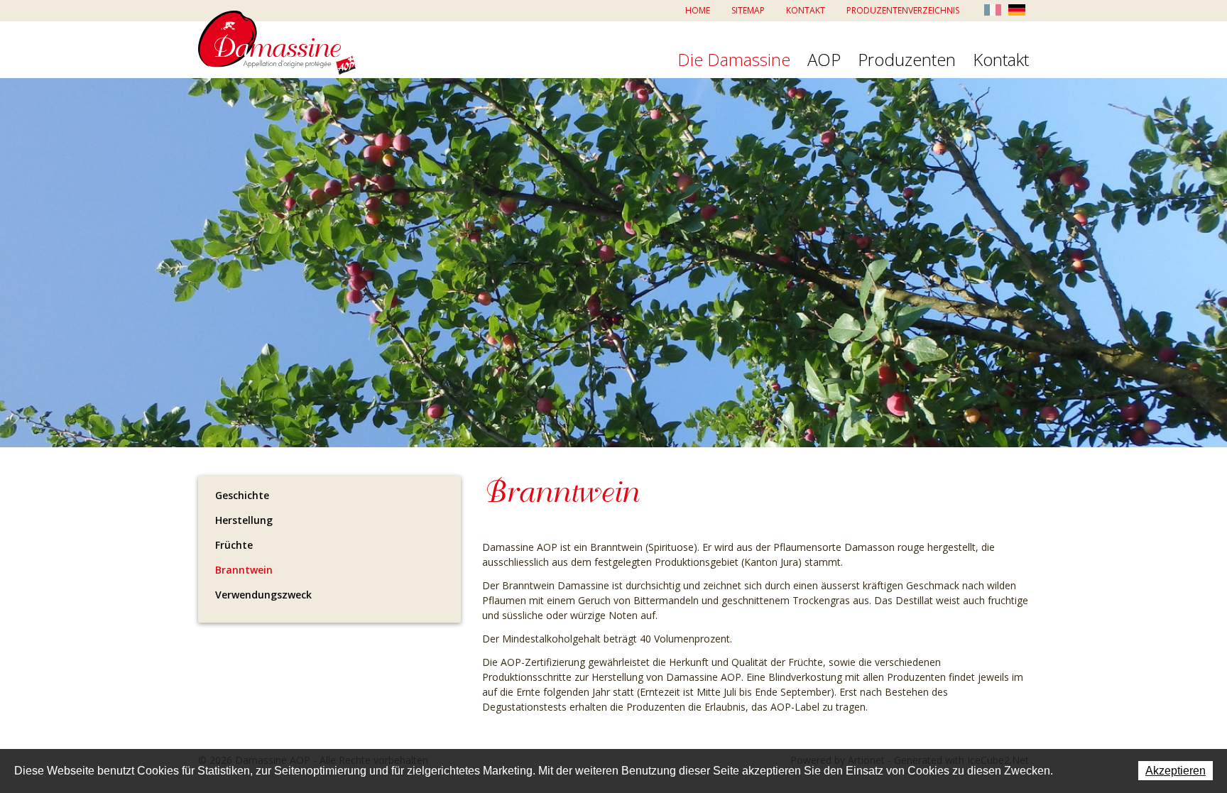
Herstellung (244, 520)
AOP (824, 60)
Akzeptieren (1175, 771)
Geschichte (242, 495)
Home (697, 10)
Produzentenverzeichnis (902, 10)
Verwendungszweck (263, 594)
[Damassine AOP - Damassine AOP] (277, 43)
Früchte (234, 545)
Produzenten (907, 60)
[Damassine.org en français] (992, 9)
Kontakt (805, 10)
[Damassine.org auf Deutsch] (1016, 9)
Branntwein (244, 569)
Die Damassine (733, 60)
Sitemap (748, 10)
